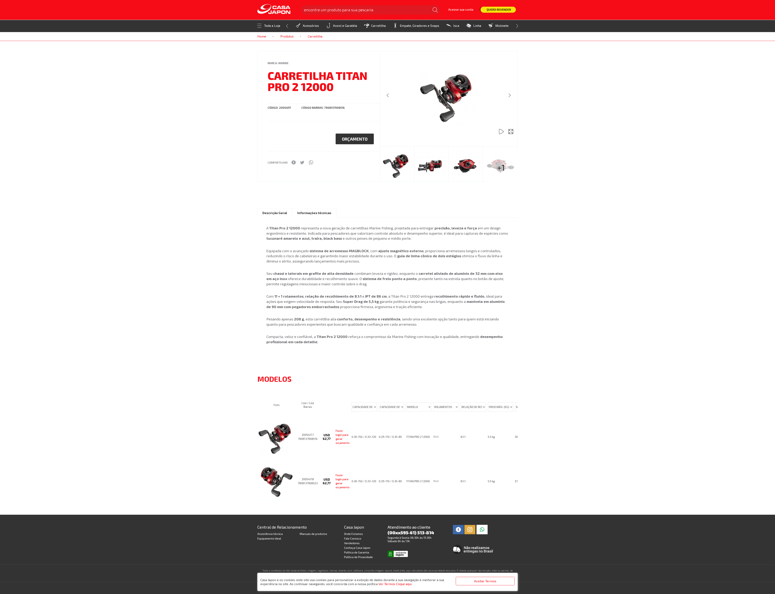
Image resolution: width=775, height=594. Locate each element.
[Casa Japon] (276, 9)
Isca (456, 25)
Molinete (502, 25)
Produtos (287, 36)
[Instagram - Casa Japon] (469, 529)
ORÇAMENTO (355, 138)
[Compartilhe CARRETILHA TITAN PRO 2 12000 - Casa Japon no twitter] (302, 162)
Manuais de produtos (313, 533)
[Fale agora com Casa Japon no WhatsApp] (482, 529)
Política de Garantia (356, 552)
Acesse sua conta (460, 9)
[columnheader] (277, 389)
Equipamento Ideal (269, 538)
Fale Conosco (352, 538)
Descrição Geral (274, 213)
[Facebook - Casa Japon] (458, 529)
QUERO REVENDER (499, 9)
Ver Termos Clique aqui (395, 584)
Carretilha (378, 25)
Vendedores (352, 543)
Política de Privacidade (358, 557)
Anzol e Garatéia (345, 25)
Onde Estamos (353, 533)
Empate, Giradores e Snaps (419, 25)
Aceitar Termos (485, 581)
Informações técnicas (314, 213)
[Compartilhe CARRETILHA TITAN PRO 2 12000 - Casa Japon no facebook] (293, 162)
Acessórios (311, 25)
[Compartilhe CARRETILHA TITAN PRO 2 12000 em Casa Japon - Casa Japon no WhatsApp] (310, 162)
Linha (477, 25)
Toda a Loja (272, 25)
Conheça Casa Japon (357, 547)
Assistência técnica (270, 533)
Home (261, 36)
